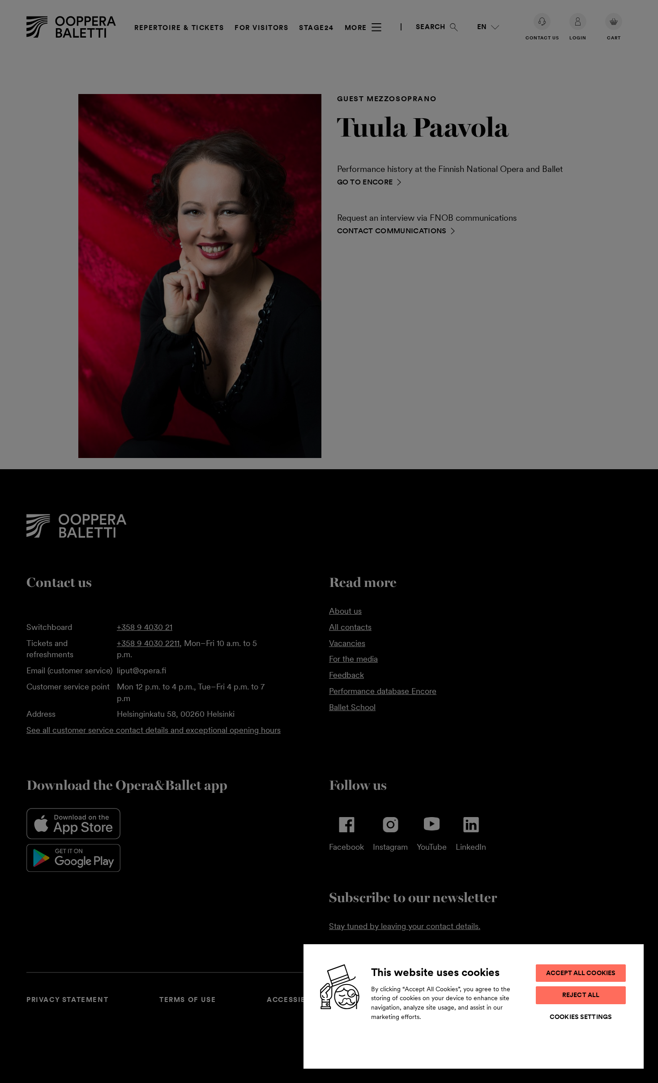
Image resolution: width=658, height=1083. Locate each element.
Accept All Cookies (581, 972)
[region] (473, 1006)
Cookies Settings (581, 1016)
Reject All (580, 994)
